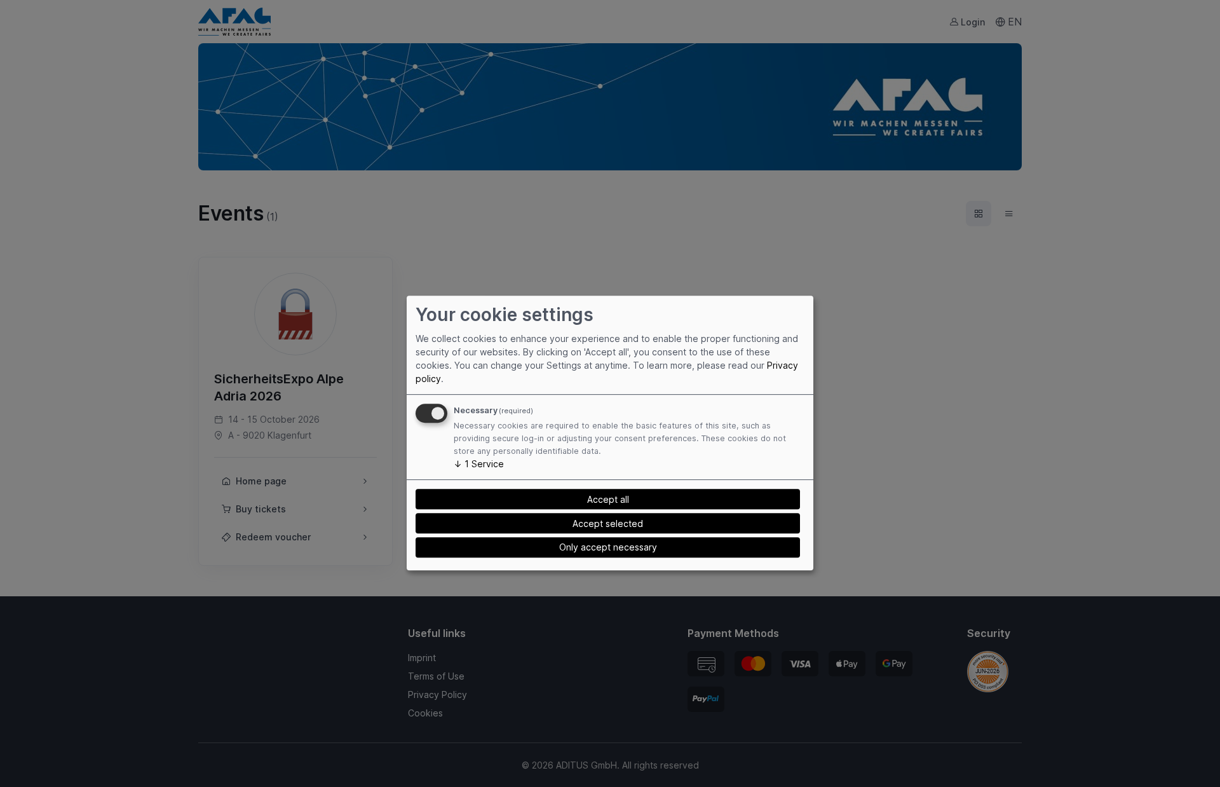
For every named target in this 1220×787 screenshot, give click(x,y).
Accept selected (608, 523)
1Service (479, 463)
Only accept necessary (608, 547)
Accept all (608, 499)
